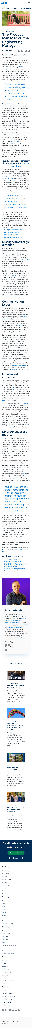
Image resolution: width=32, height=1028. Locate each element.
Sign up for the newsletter (8, 999)
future (14, 387)
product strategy (16, 141)
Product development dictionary (10, 950)
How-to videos (5, 939)
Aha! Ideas (4, 876)
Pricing (4, 963)
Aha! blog (5, 8)
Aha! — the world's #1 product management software (15, 621)
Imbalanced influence (11, 235)
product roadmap (11, 275)
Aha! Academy (5, 893)
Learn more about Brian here (14, 638)
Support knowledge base (8, 953)
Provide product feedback (8, 996)
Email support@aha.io (7, 993)
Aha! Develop (5, 885)
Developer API (5, 978)
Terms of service (16, 1021)
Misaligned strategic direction (14, 230)
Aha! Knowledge (6, 891)
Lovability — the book (7, 923)
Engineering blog (6, 933)
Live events (5, 936)
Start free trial (15, 853)
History (4, 903)
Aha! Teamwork (6, 888)
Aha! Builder (5, 882)
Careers (4, 909)
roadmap (14, 369)
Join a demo (16, 858)
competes (26, 403)
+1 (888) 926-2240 (7, 1002)
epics (21, 325)
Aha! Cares (5, 918)
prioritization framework (18, 365)
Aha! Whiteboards (6, 879)
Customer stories (6, 975)
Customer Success (6, 972)
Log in (3, 983)
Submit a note (5, 990)
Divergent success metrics (13, 237)
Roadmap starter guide (7, 948)
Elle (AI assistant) (6, 969)
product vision (25, 259)
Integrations (5, 966)
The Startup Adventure (15, 627)
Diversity (4, 912)
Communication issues (11, 232)
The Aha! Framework (7, 960)
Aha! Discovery (6, 873)
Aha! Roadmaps (6, 871)
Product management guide (9, 945)
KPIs (24, 473)
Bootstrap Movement (7, 921)
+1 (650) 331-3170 (7, 1005)
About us (4, 900)
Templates (4, 942)
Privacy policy (6, 1021)
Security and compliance (8, 980)
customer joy (15, 478)
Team (3, 906)
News (14, 8)
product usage (18, 449)
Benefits (4, 915)
